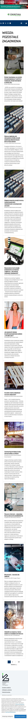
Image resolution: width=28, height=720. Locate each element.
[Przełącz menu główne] (21, 23)
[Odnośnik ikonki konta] (26, 23)
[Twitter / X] (6, 23)
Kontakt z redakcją (6, 687)
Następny (14, 664)
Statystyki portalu (6, 692)
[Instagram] (8, 23)
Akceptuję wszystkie (20, 716)
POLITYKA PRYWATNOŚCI (10, 712)
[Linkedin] (1, 23)
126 (19, 661)
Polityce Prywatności (20, 704)
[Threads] (10, 23)
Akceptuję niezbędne (7, 716)
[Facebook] (3, 23)
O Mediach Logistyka (7, 689)
